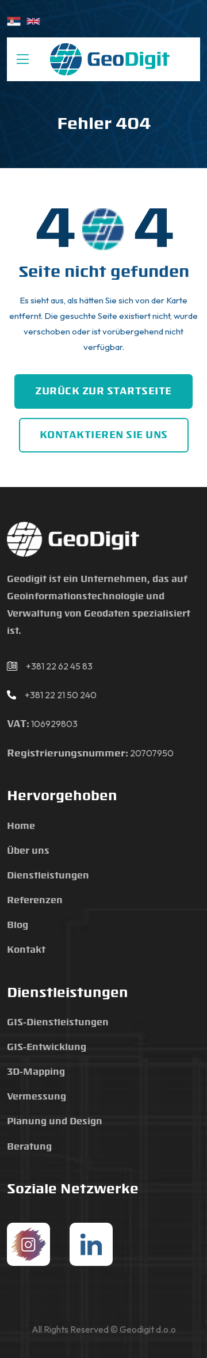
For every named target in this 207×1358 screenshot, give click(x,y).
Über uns (28, 851)
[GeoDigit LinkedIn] (91, 1244)
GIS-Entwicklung (46, 1047)
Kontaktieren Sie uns (104, 435)
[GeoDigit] (110, 59)
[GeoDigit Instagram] (28, 1244)
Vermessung (36, 1097)
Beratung (29, 1147)
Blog (17, 925)
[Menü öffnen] (22, 59)
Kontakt (26, 950)
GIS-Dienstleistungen (58, 1022)
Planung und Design (54, 1121)
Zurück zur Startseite (103, 391)
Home (21, 826)
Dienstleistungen (48, 876)
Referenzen (35, 900)
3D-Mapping (36, 1072)
